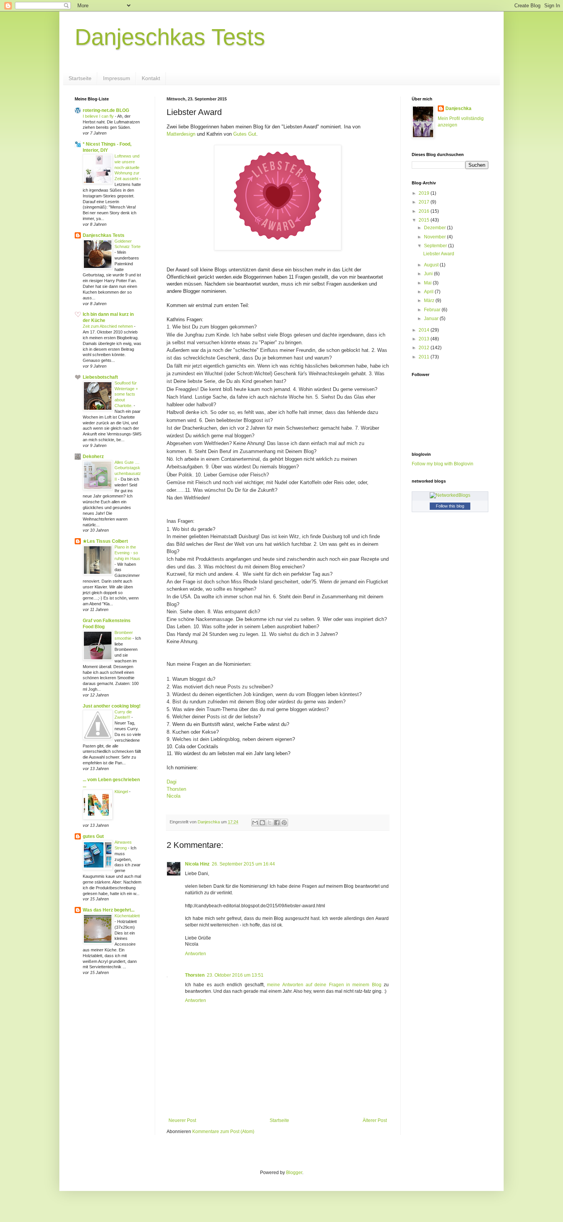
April (429, 291)
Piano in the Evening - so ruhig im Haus (127, 553)
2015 (424, 220)
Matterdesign (181, 134)
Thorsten (177, 789)
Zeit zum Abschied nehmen (108, 326)
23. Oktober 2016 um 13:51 (235, 975)
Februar (433, 309)
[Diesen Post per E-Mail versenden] (255, 822)
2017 (424, 202)
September (436, 245)
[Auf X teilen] (269, 822)
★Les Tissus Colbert (105, 541)
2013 (424, 339)
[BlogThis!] (262, 822)
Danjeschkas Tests (170, 37)
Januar (432, 318)
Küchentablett (127, 915)
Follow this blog (450, 506)
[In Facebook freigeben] (277, 822)
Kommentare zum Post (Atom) (223, 1131)
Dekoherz (93, 456)
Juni (429, 273)
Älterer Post (375, 1120)
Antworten (195, 953)
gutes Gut (93, 836)
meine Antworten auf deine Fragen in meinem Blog (324, 984)
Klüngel (122, 791)
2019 (424, 193)
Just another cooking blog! (112, 706)
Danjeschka (458, 108)
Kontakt (151, 78)
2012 (424, 347)
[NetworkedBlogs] (450, 495)
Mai (428, 283)
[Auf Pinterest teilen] (284, 822)
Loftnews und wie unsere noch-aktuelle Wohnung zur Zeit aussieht (127, 167)
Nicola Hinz (197, 864)
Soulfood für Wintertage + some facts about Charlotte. (126, 394)
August (432, 265)
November (435, 237)
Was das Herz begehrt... (108, 910)
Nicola (173, 796)
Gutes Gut (244, 134)
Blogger (294, 1172)
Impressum (116, 78)
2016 (424, 211)
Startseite (80, 78)
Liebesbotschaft (100, 377)
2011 (424, 357)
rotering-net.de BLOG (106, 110)
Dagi (172, 782)
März (429, 300)
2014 (424, 330)
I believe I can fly (99, 116)
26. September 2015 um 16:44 (243, 864)
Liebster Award (438, 253)
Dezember (435, 227)
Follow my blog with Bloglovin (442, 463)
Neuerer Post (182, 1120)
